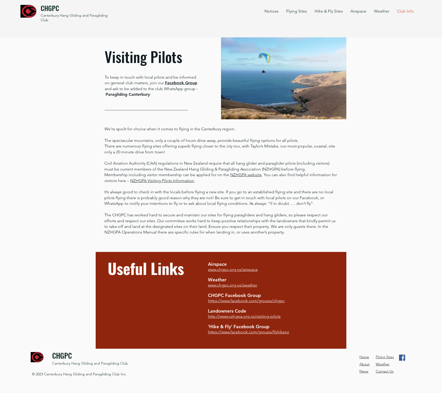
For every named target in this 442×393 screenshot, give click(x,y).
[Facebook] (402, 358)
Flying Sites (385, 357)
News (363, 371)
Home (364, 357)
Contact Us (385, 371)
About (364, 364)
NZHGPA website (246, 174)
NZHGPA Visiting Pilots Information (162, 180)
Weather (383, 364)
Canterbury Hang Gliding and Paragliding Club (90, 363)
